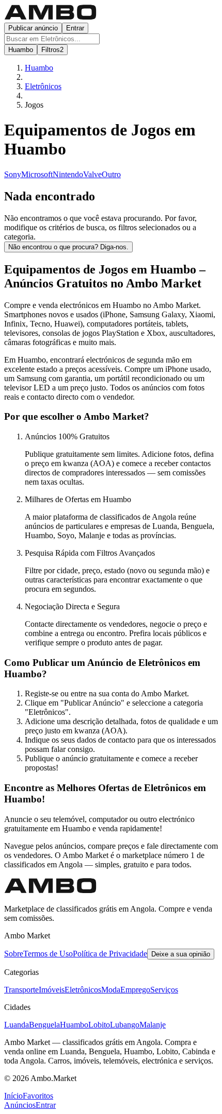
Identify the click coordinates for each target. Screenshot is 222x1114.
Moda (110, 989)
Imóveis (52, 989)
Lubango (124, 1024)
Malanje (152, 1024)
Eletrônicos (83, 989)
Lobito (99, 1024)
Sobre (13, 953)
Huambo (74, 1024)
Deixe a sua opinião (180, 954)
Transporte (21, 989)
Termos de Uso (48, 953)
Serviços (164, 989)
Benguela (44, 1024)
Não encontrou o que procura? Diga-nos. (68, 247)
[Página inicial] (50, 17)
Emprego (135, 989)
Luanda (16, 1024)
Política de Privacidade (110, 953)
